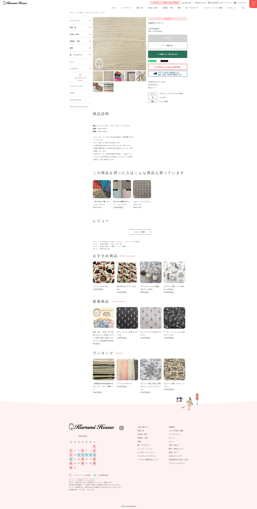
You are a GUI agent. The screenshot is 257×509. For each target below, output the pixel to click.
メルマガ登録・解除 (176, 431)
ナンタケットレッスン (146, 452)
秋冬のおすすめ (105, 249)
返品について (152, 87)
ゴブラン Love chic (100, 286)
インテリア (74, 68)
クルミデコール (75, 100)
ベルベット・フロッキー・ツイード (95, 12)
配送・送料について (176, 449)
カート (171, 441)
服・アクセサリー (192, 8)
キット (72, 62)
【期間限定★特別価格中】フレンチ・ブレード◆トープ (103, 386)
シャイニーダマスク (124, 384)
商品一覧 (139, 8)
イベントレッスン (76, 86)
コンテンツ (231, 8)
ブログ (72, 93)
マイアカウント (227, 3)
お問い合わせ (202, 3)
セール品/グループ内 (106, 241)
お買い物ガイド (189, 3)
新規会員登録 (214, 3)
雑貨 (179, 8)
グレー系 (162, 97)
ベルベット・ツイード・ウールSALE (171, 93)
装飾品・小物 (168, 8)
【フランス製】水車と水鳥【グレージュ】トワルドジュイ (150, 386)
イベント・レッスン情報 (213, 8)
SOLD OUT (167, 38)
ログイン (172, 438)
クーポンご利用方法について (148, 459)
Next (143, 43)
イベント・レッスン (145, 449)
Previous (95, 43)
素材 (113, 246)
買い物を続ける (153, 85)
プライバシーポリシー (177, 463)
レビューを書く (140, 232)
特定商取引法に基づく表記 (156, 82)
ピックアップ (127, 8)
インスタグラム (241, 3)
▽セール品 (79, 12)
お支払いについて (175, 456)
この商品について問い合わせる (168, 54)
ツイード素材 (163, 101)
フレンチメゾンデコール (79, 107)
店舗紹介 (172, 427)
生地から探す (153, 8)
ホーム (114, 8)
